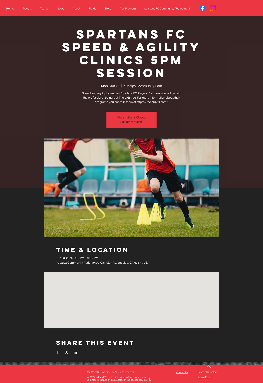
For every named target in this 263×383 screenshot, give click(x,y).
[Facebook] (202, 8)
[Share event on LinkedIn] (75, 352)
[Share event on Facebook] (58, 352)
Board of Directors (207, 372)
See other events (131, 121)
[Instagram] (213, 8)
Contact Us (182, 372)
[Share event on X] (66, 352)
